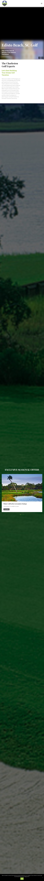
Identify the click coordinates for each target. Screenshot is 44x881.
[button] (20, 514)
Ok (22, 878)
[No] (42, 877)
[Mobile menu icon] (41, 3)
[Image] (22, 487)
